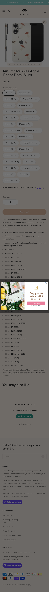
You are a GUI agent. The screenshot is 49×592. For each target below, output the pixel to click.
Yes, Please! (36, 303)
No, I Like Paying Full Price (36, 305)
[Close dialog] (46, 283)
